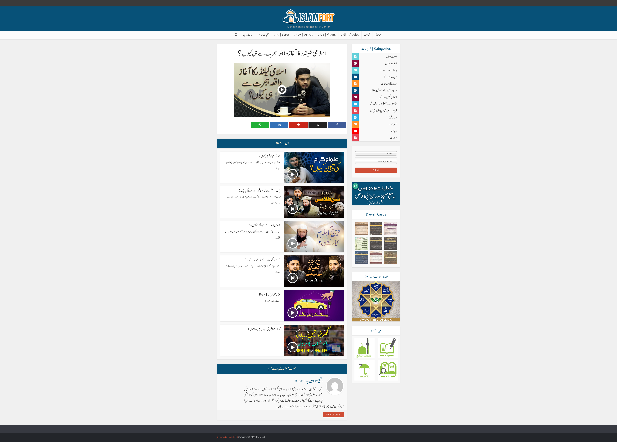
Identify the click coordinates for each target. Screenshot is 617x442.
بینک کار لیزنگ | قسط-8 (269, 294)
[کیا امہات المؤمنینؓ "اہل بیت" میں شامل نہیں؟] (361, 257)
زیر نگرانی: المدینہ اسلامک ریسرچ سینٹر (227, 437)
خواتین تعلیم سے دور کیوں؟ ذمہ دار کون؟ (262, 260)
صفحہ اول (379, 35)
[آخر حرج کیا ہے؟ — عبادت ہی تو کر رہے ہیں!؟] (390, 243)
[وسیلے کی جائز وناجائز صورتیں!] (376, 243)
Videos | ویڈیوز (327, 35)
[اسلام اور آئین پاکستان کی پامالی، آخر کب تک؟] (376, 228)
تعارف (367, 35)
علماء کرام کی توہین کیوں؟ (269, 156)
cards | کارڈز (282, 35)
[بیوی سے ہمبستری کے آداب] (390, 228)
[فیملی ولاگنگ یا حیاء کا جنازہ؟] (376, 257)
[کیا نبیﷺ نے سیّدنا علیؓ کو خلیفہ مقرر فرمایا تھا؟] (390, 257)
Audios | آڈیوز (350, 35)
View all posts (333, 415)
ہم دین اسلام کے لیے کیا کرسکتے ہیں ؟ (264, 225)
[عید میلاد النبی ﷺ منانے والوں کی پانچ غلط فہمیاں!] (361, 243)
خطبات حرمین (263, 35)
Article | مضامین (303, 35)
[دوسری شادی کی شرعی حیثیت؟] (361, 228)
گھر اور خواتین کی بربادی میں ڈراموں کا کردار (261, 329)
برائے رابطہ (247, 35)
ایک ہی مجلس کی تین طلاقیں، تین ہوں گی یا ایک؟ (259, 191)
